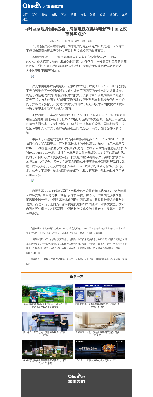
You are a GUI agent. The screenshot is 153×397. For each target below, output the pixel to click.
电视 (83, 14)
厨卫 (25, 19)
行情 (44, 14)
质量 (73, 14)
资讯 (54, 14)
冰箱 (93, 14)
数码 (124, 14)
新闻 (34, 14)
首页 (25, 14)
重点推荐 (76, 277)
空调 (102, 14)
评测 (63, 14)
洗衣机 (114, 14)
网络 (77, 41)
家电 (79, 61)
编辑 (89, 41)
